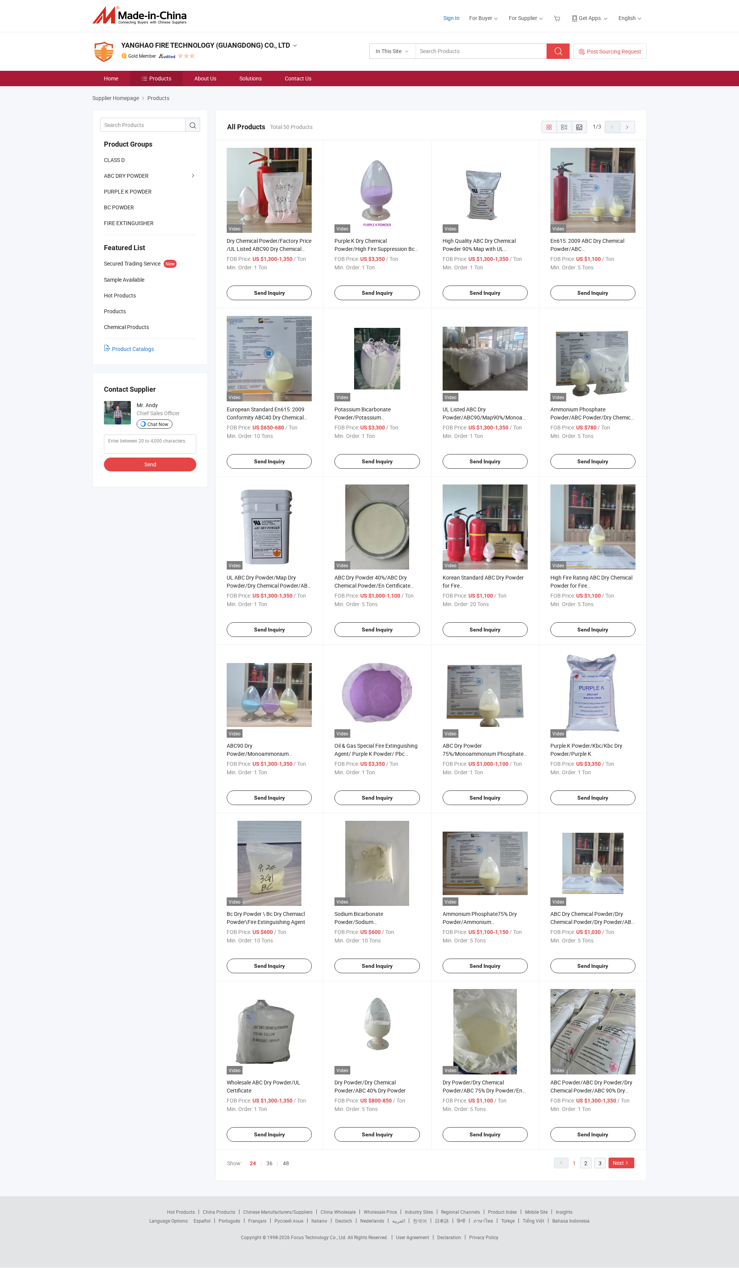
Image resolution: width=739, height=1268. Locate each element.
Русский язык (288, 1221)
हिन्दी (461, 1221)
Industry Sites (419, 1212)
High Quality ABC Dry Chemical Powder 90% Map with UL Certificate (479, 249)
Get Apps (590, 18)
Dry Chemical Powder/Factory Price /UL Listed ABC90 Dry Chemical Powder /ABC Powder (269, 249)
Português (229, 1221)
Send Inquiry (269, 293)
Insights (564, 1212)
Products (160, 78)
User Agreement (412, 1237)
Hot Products (181, 1212)
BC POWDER (119, 207)
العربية (398, 1221)
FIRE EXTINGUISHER (129, 223)
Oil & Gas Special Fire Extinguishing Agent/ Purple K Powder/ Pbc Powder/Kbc (376, 753)
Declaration (449, 1237)
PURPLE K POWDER (128, 191)
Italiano (319, 1221)
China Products (219, 1212)
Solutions (250, 78)
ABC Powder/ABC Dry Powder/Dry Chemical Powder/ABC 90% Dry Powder (591, 1090)
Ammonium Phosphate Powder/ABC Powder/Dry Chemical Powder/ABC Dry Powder (592, 417)
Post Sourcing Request (614, 51)
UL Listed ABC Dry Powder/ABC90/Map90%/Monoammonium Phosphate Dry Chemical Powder (495, 417)
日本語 (442, 1221)
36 (269, 1163)
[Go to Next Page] (627, 127)
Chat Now (157, 424)
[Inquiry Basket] (558, 18)
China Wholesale (338, 1212)
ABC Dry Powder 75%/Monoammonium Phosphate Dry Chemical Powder (483, 753)
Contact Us (298, 78)
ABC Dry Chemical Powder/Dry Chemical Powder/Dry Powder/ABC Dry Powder (592, 922)
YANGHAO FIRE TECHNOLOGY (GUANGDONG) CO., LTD (205, 45)
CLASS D (114, 160)
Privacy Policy (483, 1237)
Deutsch (343, 1221)
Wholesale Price (380, 1212)
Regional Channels (460, 1212)
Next (618, 1162)
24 (253, 1163)
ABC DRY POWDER (126, 175)
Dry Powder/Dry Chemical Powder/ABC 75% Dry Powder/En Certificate (482, 1090)
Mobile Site (536, 1212)
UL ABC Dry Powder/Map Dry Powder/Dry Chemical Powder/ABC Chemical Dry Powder (269, 585)
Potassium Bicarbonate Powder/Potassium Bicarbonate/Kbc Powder (364, 417)
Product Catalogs (133, 349)
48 (286, 1163)
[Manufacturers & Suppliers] (141, 15)
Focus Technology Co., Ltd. (319, 1237)
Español (202, 1221)
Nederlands (372, 1221)
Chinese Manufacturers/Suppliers (278, 1212)
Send (150, 464)
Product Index (502, 1212)
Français (257, 1221)
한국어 (420, 1221)
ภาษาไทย (483, 1221)
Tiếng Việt (533, 1221)
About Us (205, 78)
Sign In (451, 18)
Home (111, 78)
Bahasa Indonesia (571, 1221)
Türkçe (508, 1221)
